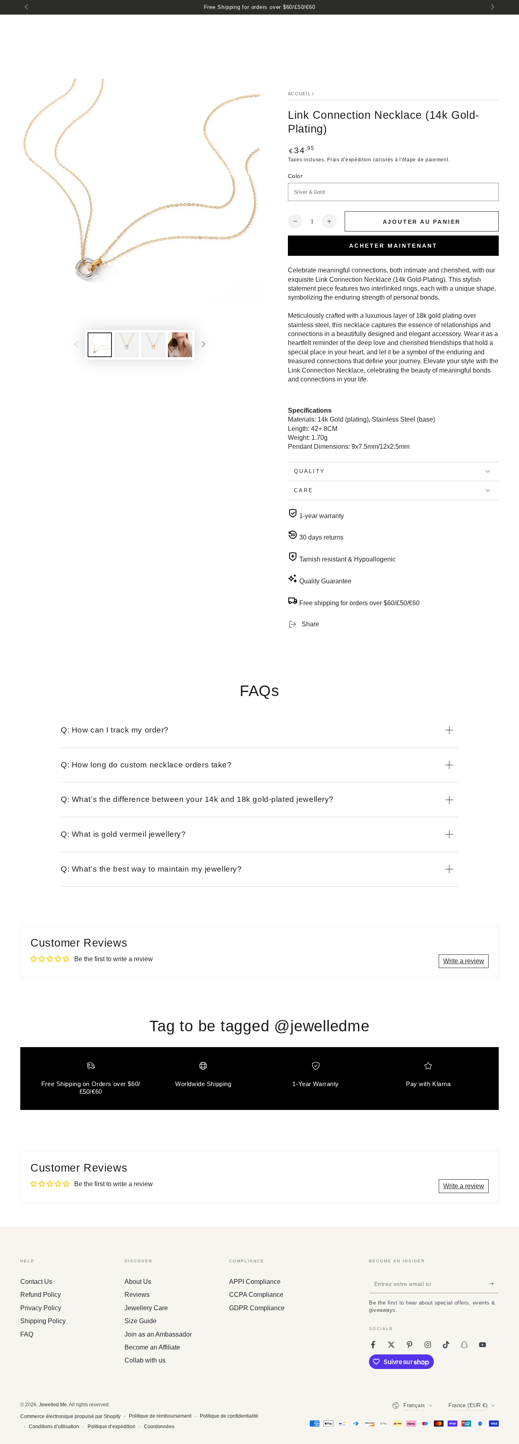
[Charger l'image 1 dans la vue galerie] (100, 344)
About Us (137, 1281)
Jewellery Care (146, 1308)
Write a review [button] (463, 961)
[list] (259, 1082)
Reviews (137, 1294)
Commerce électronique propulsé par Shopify (70, 1416)
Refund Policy (40, 1294)
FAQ (26, 1334)
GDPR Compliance (257, 1308)
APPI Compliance (255, 1281)
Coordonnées (159, 1426)
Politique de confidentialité (229, 1416)
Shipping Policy (43, 1321)
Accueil (299, 93)
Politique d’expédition (111, 1426)
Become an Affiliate (152, 1347)
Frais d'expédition (349, 160)
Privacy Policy (40, 1308)
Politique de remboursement (160, 1416)
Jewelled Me (53, 1405)
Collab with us (144, 1360)
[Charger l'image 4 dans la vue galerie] (180, 344)
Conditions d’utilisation (54, 1426)
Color (295, 176)
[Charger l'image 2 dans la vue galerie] (126, 344)
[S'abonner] (494, 1284)
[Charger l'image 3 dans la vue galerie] (153, 344)
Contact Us (36, 1281)
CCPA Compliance (256, 1294)
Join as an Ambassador (158, 1334)
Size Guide (140, 1321)
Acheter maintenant (393, 245)
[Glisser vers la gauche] (27, 7)
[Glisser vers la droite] (492, 7)
